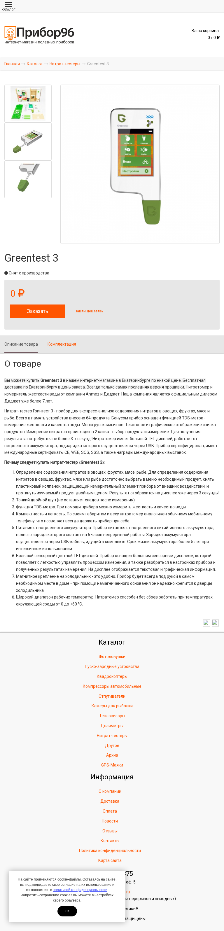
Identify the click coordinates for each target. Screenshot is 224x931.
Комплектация (62, 344)
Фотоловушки (112, 656)
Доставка (109, 801)
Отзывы (110, 831)
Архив (112, 755)
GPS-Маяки (112, 765)
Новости (110, 821)
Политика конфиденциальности (110, 850)
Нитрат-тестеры (112, 735)
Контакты (110, 840)
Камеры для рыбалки (112, 706)
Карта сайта (110, 860)
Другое (112, 745)
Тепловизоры (112, 715)
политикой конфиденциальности (80, 890)
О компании (110, 791)
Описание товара (21, 344)
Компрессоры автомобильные (112, 686)
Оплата (110, 811)
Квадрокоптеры (112, 676)
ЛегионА (130, 908)
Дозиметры (112, 725)
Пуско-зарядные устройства (112, 666)
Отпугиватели (112, 696)
